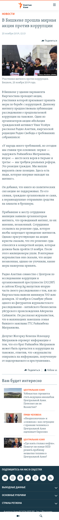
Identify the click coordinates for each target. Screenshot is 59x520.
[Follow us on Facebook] (20, 478)
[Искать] (41, 516)
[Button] (49, 41)
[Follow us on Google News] (43, 478)
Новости (8, 14)
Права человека (32, 415)
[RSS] (51, 478)
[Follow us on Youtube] (5, 478)
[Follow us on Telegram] (28, 478)
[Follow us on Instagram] (13, 478)
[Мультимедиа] (18, 516)
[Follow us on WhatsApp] (35, 478)
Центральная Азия (34, 390)
